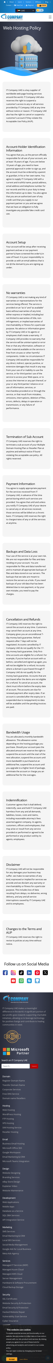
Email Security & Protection (15, 1307)
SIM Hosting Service (11, 1127)
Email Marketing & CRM (13, 1156)
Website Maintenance (12, 1190)
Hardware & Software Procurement (19, 1282)
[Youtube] (13, 982)
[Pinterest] (37, 974)
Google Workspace (11, 1152)
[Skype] (29, 982)
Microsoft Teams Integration (15, 1161)
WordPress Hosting (11, 1114)
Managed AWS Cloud (12, 1273)
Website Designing (11, 1172)
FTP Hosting (8, 1118)
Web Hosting (8, 1109)
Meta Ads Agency (10, 1253)
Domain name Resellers (13, 1098)
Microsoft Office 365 (12, 1148)
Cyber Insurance (10, 1320)
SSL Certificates (9, 1298)
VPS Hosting (8, 1123)
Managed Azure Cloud (13, 1269)
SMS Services (8, 1231)
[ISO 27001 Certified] (12, 1038)
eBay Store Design (11, 1181)
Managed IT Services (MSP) (15, 1265)
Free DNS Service (10, 1093)
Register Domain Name (13, 1080)
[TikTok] (21, 974)
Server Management (12, 1278)
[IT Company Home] (5, 2)
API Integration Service (13, 1219)
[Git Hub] (37, 982)
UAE (23, 10)
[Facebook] (5, 974)
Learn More (24, 1359)
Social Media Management (15, 1244)
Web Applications (10, 1202)
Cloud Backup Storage (12, 1287)
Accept (12, 1359)
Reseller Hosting (10, 1132)
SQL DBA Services (10, 1215)
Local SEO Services (11, 1240)
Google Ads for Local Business (16, 1249)
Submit (34, 1066)
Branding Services (11, 1177)
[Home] (15, 999)
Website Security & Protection (16, 1303)
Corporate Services (11, 1089)
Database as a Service (12, 1211)
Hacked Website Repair (13, 1312)
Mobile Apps (8, 1206)
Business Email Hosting (13, 1143)
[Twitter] (45, 974)
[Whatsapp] (21, 982)
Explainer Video (9, 1186)
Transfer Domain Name (13, 1085)
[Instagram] (13, 974)
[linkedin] (29, 974)
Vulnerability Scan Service (14, 1316)
